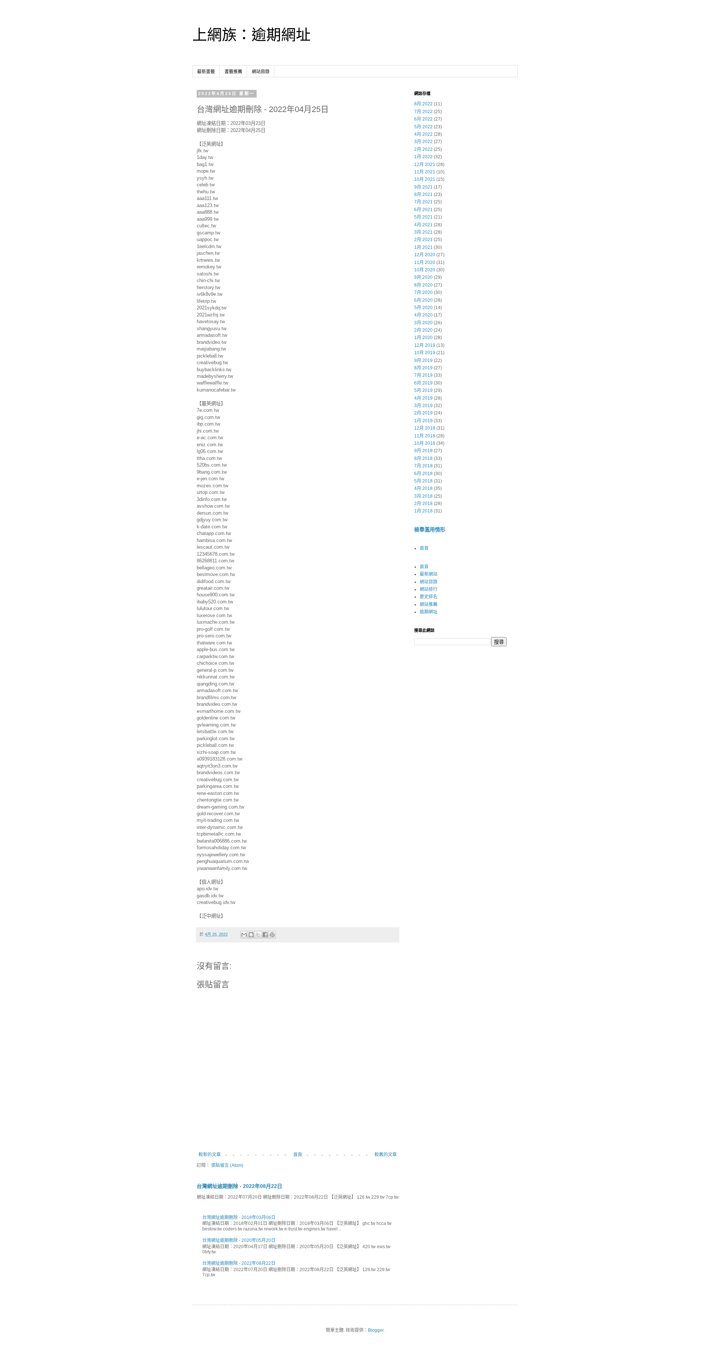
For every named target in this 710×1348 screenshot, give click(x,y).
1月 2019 (423, 420)
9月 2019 (423, 360)
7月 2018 (423, 465)
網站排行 (428, 589)
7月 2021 (423, 201)
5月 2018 (423, 481)
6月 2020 (423, 300)
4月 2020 (423, 315)
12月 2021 (424, 164)
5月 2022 (423, 126)
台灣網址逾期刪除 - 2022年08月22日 (239, 1186)
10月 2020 (424, 269)
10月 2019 (424, 352)
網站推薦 (428, 604)
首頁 (297, 1154)
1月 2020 (423, 337)
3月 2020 (423, 322)
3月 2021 (423, 232)
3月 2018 (423, 496)
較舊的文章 (386, 1154)
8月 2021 (423, 194)
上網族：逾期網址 (251, 35)
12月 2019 (424, 345)
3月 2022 (423, 141)
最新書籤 (206, 71)
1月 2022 (423, 156)
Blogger (375, 1330)
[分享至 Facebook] (265, 934)
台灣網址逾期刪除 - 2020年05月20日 (238, 1240)
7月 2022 (423, 111)
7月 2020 (423, 292)
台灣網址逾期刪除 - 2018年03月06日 (238, 1217)
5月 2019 (423, 390)
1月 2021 (423, 247)
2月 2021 (423, 239)
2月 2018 (423, 503)
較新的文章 (210, 1154)
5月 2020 (423, 307)
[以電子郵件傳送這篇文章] (244, 934)
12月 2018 (424, 428)
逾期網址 (428, 611)
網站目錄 (261, 71)
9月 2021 (423, 187)
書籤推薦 (233, 71)
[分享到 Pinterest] (272, 934)
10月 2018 (424, 443)
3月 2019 (423, 405)
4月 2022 (423, 134)
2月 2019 (423, 413)
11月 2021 (424, 172)
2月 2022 (423, 149)
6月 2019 (423, 383)
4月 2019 (423, 398)
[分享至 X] (258, 934)
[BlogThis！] (251, 934)
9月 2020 (423, 277)
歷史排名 (428, 596)
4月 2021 (423, 224)
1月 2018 (423, 511)
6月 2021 (423, 209)
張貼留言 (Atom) (227, 1165)
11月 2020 (424, 262)
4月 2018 (423, 488)
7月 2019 (423, 375)
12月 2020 (424, 254)
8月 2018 (423, 458)
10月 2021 (424, 179)
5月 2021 (423, 217)
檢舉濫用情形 (429, 529)
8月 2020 (423, 285)
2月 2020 (423, 330)
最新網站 (428, 574)
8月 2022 (423, 103)
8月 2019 (423, 367)
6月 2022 (423, 119)
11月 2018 (424, 435)
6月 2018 (423, 473)
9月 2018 (423, 450)
